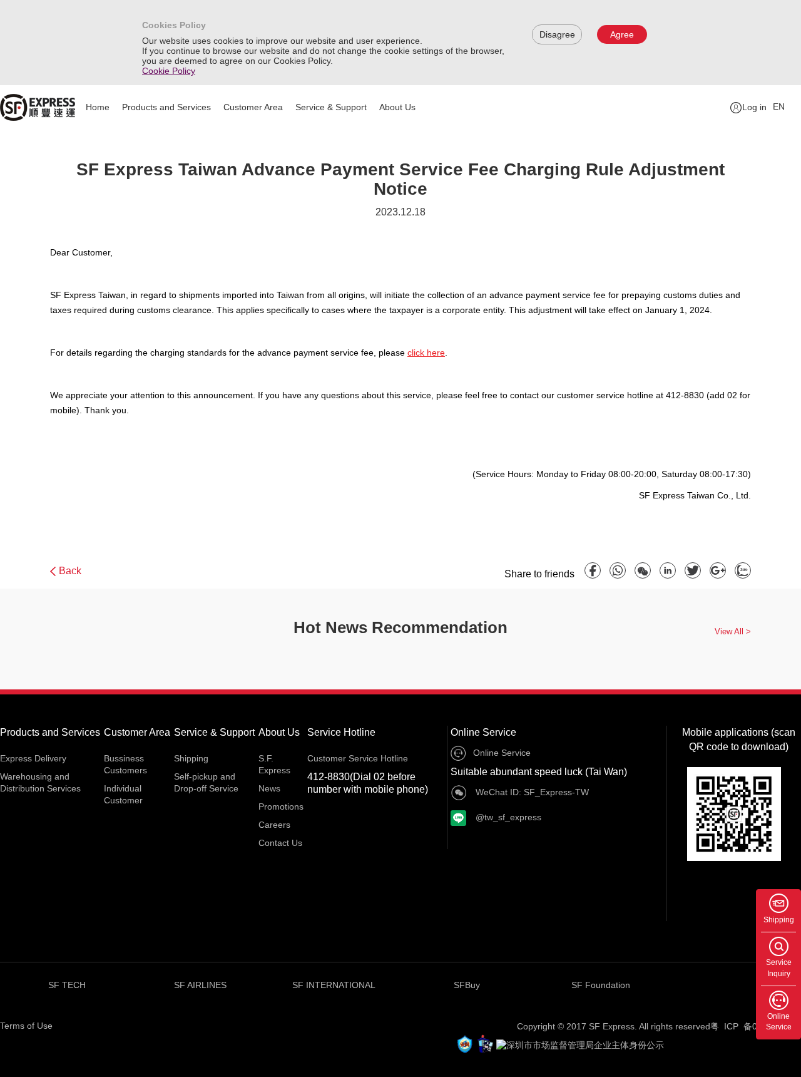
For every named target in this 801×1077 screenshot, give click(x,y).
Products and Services (166, 107)
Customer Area (253, 107)
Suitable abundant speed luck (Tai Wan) (539, 771)
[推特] (693, 570)
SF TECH (67, 985)
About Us (397, 107)
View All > (733, 631)
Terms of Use (26, 1026)
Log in (754, 107)
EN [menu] (779, 106)
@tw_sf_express (507, 817)
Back (70, 570)
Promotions (281, 806)
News (269, 788)
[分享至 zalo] (743, 570)
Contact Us (280, 843)
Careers (274, 825)
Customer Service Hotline (357, 758)
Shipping (191, 758)
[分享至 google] (718, 570)
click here (426, 353)
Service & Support (331, 107)
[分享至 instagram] (668, 570)
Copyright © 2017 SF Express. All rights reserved (613, 1026)
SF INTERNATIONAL (333, 985)
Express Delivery (33, 758)
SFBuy (467, 985)
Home (98, 107)
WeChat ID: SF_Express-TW (531, 792)
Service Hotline (341, 732)
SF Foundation (600, 985)
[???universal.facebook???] (592, 570)
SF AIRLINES (200, 985)
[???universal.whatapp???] (618, 570)
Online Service (483, 732)
